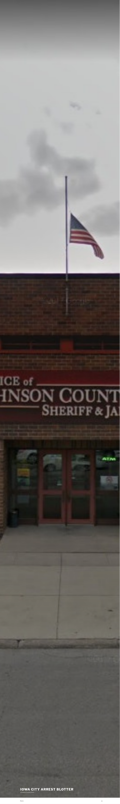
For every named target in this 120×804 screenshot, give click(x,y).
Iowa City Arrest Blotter (47, 789)
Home (22, 801)
